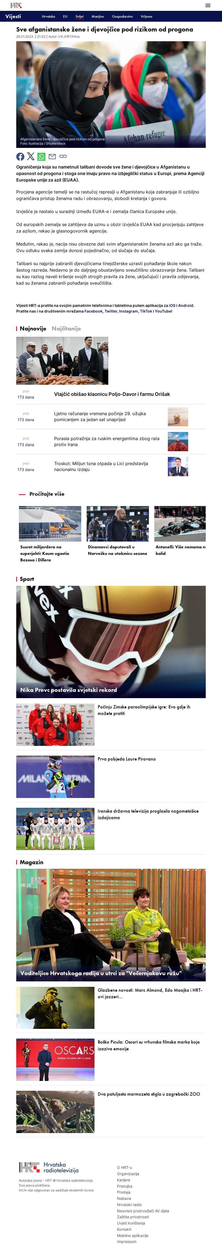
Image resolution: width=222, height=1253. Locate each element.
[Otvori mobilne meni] (208, 5)
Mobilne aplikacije (132, 1235)
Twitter (110, 311)
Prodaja (123, 1192)
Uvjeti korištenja (131, 1223)
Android (185, 305)
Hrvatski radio (129, 1204)
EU (65, 16)
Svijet (79, 16)
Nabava (124, 1198)
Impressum (126, 1241)
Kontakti (124, 1229)
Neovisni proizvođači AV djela (143, 1211)
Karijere (123, 1180)
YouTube (162, 311)
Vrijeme (146, 16)
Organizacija (128, 1173)
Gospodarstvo (122, 16)
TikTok (145, 311)
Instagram (128, 311)
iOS (172, 305)
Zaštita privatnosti (133, 1216)
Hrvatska (48, 16)
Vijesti (13, 16)
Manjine (98, 16)
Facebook (93, 311)
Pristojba (124, 1186)
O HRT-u (124, 1167)
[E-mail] (52, 156)
